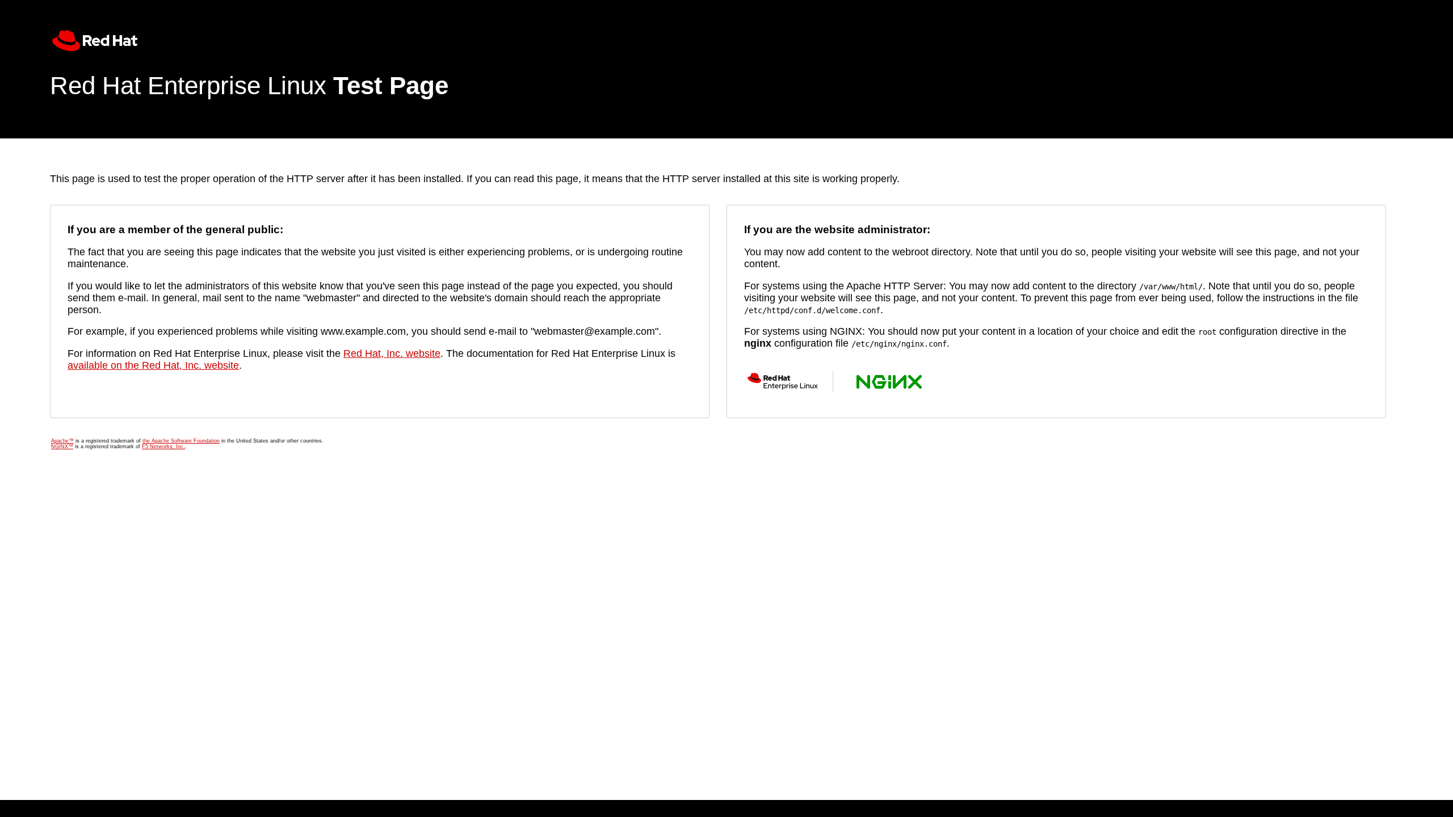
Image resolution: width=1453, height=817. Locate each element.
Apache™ (62, 441)
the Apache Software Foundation (181, 441)
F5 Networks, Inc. (163, 446)
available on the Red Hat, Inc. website (153, 365)
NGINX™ (62, 446)
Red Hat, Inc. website (391, 353)
